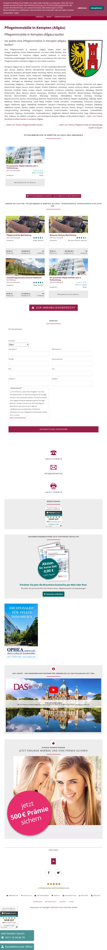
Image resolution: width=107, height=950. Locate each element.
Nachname (57, 349)
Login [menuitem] (71, 902)
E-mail (61, 853)
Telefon (12, 378)
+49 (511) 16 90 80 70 (53, 459)
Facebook (46, 853)
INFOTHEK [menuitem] (84, 895)
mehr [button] (16, 12)
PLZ (9, 369)
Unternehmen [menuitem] (43, 895)
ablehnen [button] (82, 8)
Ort (53, 369)
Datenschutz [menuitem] (50, 902)
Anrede (12, 340)
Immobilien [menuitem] (13, 895)
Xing (57, 853)
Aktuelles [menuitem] (27, 895)
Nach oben (53, 861)
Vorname (12, 349)
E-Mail (55, 378)
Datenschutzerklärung (17, 418)
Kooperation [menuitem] (70, 895)
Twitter (50, 853)
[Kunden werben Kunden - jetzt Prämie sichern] (53, 797)
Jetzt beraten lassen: (13, 935)
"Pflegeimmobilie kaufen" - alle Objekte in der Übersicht (54, 196)
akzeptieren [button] (96, 8)
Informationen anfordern (53, 429)
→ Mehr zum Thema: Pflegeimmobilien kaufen (23, 125)
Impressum (34, 907)
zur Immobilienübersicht (55, 307)
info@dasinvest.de (53, 473)
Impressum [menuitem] (37, 902)
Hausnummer (57, 359)
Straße (11, 359)
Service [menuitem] (57, 895)
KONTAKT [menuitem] (96, 895)
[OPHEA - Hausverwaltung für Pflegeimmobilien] (53, 632)
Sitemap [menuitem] (62, 902)
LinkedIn (53, 853)
